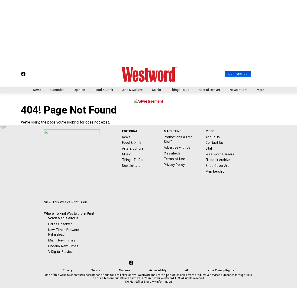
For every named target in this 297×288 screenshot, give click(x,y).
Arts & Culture (132, 90)
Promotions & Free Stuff (178, 139)
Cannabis (57, 90)
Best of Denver (209, 90)
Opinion (79, 90)
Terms (95, 270)
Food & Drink (103, 90)
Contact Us (214, 142)
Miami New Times (61, 240)
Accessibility (157, 270)
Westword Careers (220, 154)
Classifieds (172, 153)
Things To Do (179, 90)
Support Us (238, 74)
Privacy (67, 270)
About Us (213, 137)
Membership (215, 171)
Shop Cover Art (217, 165)
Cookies (124, 270)
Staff (210, 148)
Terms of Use (174, 159)
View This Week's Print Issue (66, 202)
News (37, 90)
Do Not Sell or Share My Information (148, 281)
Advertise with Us (177, 147)
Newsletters (238, 90)
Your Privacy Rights (221, 270)
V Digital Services (61, 252)
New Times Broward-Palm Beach (64, 232)
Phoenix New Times (63, 246)
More (260, 90)
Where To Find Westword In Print (69, 213)
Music (156, 90)
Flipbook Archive (218, 160)
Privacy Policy (174, 165)
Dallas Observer (60, 224)
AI (186, 270)
